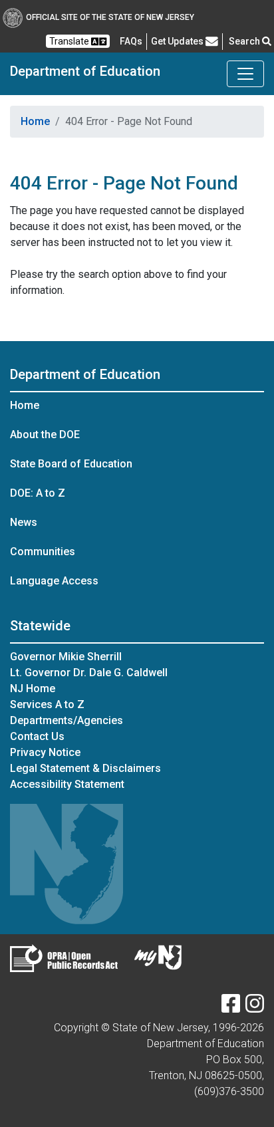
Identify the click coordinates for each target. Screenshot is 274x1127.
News (23, 522)
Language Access (54, 580)
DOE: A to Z (37, 493)
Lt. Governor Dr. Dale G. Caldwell (89, 672)
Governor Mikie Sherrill (66, 656)
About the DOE (45, 434)
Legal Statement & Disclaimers (85, 768)
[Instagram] (254, 1007)
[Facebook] (230, 1007)
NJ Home (32, 688)
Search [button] (245, 41)
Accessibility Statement (67, 784)
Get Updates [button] (178, 41)
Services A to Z (47, 704)
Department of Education (85, 71)
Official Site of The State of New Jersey (110, 17)
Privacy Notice (45, 752)
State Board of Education (71, 463)
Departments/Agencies (66, 720)
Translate (70, 41)
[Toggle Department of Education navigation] (245, 74)
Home (35, 121)
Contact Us (37, 736)
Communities (42, 551)
